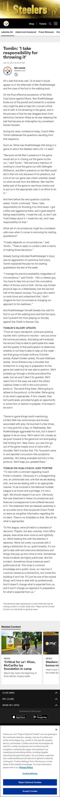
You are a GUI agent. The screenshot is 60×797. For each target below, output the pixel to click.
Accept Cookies (30, 791)
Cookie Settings (30, 773)
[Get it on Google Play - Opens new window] (40, 718)
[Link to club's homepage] (6, 22)
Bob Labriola (19, 68)
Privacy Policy (26, 767)
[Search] (50, 24)
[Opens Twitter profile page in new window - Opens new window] (16, 74)
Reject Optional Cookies (30, 782)
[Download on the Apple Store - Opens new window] (19, 717)
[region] (30, 761)
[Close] (56, 729)
